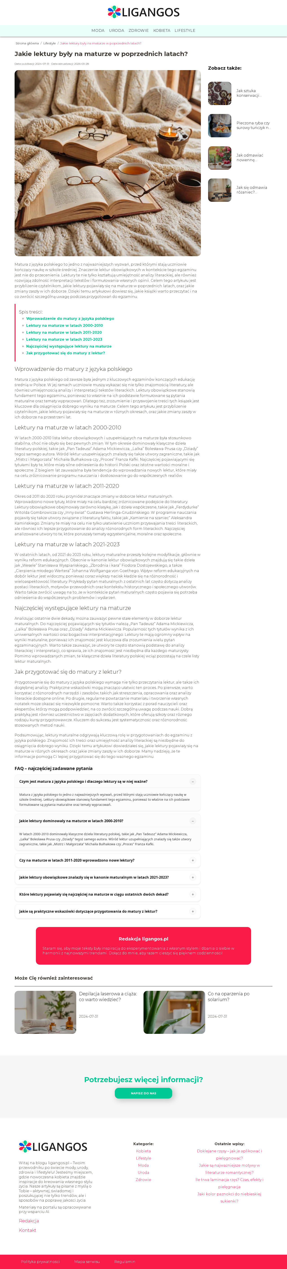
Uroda (116, 30)
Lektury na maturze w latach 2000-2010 (64, 325)
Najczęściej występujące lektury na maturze (69, 346)
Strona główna (28, 43)
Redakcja (29, 1221)
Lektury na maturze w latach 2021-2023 (64, 339)
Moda (97, 30)
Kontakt (27, 1230)
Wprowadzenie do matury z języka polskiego (70, 318)
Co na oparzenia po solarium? (229, 996)
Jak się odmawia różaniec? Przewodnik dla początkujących (252, 190)
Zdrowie (139, 30)
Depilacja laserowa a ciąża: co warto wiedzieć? (108, 996)
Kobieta (161, 30)
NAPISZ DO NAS (143, 1093)
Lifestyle (185, 30)
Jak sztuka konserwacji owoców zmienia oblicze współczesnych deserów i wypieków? (252, 93)
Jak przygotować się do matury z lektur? (65, 353)
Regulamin (124, 1262)
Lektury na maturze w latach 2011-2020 (64, 332)
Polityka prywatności (40, 1262)
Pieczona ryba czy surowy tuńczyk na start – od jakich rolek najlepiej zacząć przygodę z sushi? (254, 125)
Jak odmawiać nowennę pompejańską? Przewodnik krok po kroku (252, 158)
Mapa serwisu (87, 1262)
